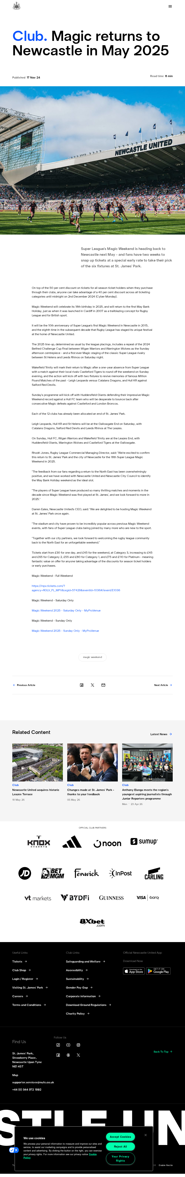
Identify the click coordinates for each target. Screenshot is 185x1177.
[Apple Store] (134, 971)
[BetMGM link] (52, 873)
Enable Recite (166, 1165)
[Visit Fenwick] (86, 873)
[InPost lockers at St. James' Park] (120, 873)
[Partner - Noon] (107, 841)
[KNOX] (39, 841)
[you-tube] (68, 1045)
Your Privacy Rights (120, 1158)
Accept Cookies (120, 1136)
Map (15, 1075)
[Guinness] (111, 898)
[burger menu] (170, 6)
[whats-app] (103, 685)
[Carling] (154, 873)
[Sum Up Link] (144, 841)
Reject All (120, 1146)
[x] (92, 685)
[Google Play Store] (158, 971)
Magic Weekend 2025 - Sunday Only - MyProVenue (65, 631)
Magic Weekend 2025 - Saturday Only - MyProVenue (66, 610)
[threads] (68, 1055)
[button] (14, 1150)
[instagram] (78, 1045)
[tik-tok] (58, 1045)
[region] (83, 1148)
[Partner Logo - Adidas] (72, 841)
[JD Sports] (24, 873)
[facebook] (81, 685)
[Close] (146, 1135)
